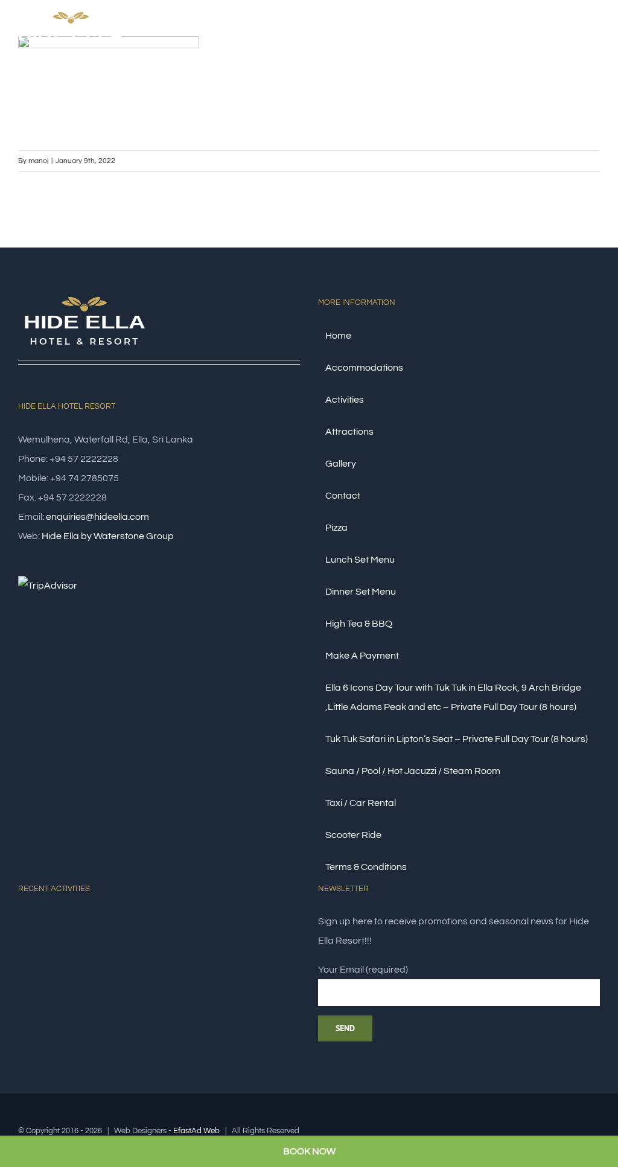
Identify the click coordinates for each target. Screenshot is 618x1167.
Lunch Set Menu (360, 559)
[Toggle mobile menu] (595, 38)
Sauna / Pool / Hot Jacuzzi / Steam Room (412, 771)
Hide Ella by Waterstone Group (108, 536)
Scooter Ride (353, 835)
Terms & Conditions (366, 867)
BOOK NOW (309, 1151)
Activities (344, 399)
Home (338, 336)
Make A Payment (362, 655)
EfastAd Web (196, 1131)
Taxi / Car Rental (360, 803)
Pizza (336, 527)
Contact (342, 495)
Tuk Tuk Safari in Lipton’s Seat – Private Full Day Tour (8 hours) (456, 739)
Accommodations (364, 367)
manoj (38, 161)
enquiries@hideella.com (97, 517)
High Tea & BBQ (358, 623)
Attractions (349, 431)
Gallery (340, 463)
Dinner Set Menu (360, 591)
